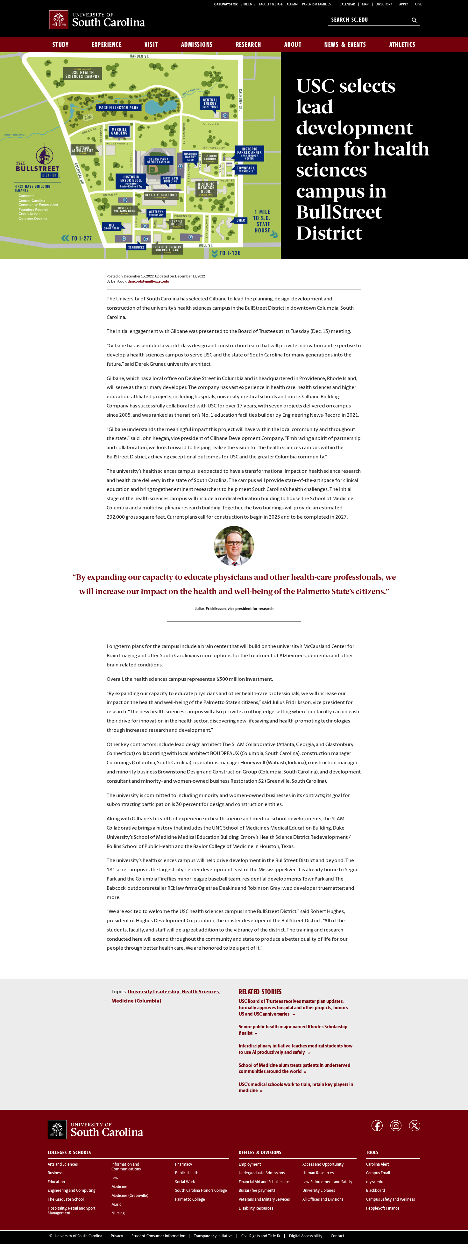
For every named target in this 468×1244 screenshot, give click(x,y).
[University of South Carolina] (95, 1129)
